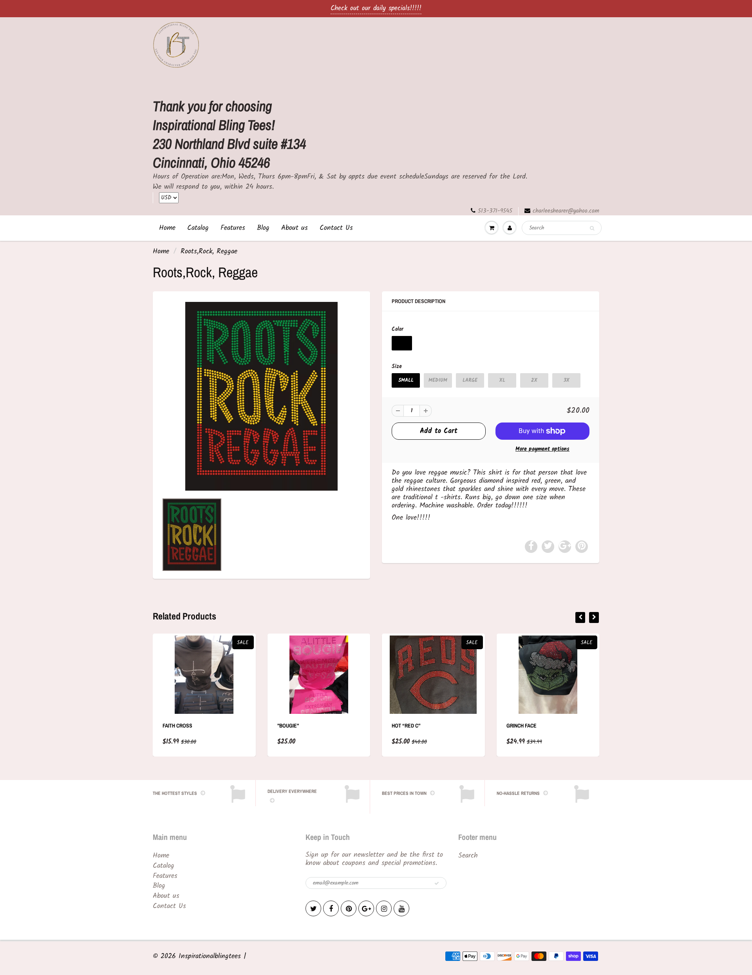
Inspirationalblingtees (210, 956)
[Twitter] (313, 908)
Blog (263, 228)
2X (534, 380)
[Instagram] (384, 908)
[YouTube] (401, 908)
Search (468, 855)
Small (406, 380)
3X (566, 380)
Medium (437, 380)
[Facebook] (331, 908)
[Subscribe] (436, 883)
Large (470, 380)
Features (233, 228)
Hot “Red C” (406, 725)
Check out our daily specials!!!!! (376, 8)
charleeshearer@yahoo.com (566, 211)
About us (294, 228)
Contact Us (336, 228)
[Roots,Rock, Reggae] (261, 396)
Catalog (198, 228)
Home (167, 228)
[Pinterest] (348, 908)
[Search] (592, 228)
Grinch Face (521, 725)
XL (502, 380)
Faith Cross (177, 725)
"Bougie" (288, 725)
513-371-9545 (495, 211)
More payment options (542, 449)
